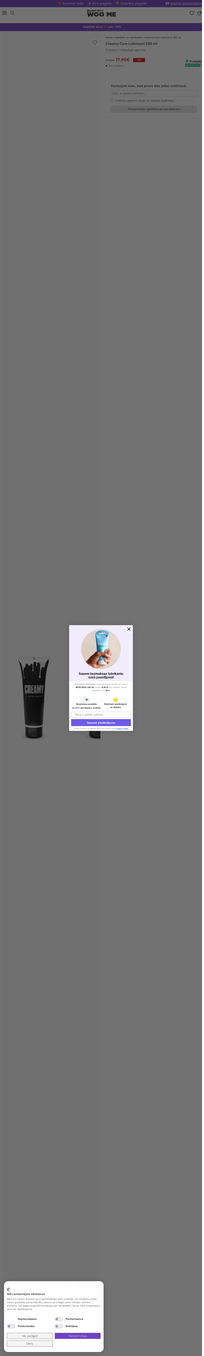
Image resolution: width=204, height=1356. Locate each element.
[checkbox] (11, 1319)
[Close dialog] (129, 629)
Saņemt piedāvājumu (101, 722)
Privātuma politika (88, 1286)
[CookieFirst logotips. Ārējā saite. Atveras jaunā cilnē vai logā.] (8, 1289)
